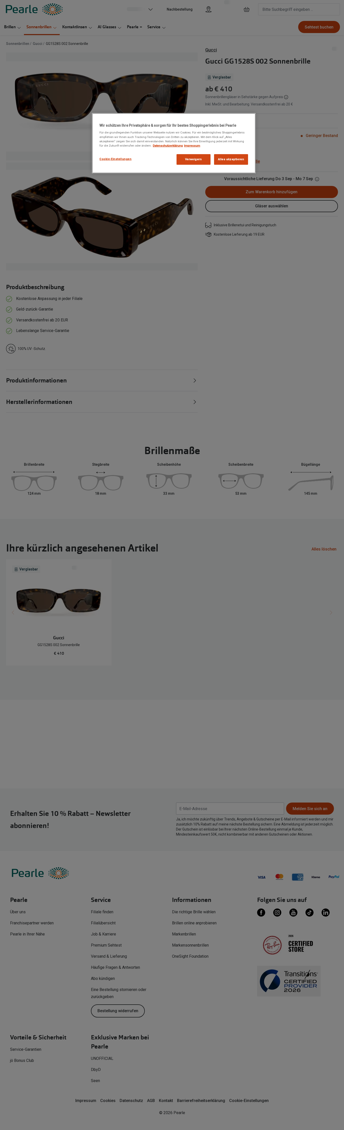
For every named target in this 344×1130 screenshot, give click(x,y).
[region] (174, 143)
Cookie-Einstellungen (115, 159)
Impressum (192, 145)
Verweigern (193, 159)
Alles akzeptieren (231, 159)
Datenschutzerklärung (168, 145)
